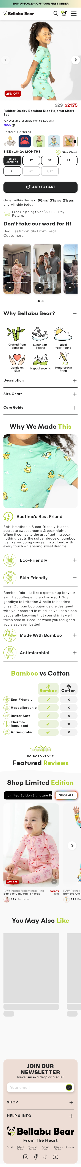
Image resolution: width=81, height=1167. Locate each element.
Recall (10, 1147)
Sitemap (70, 1147)
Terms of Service (33, 1148)
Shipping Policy (58, 1148)
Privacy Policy (45, 1148)
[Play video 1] (17, 269)
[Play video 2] (47, 269)
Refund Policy (20, 1148)
